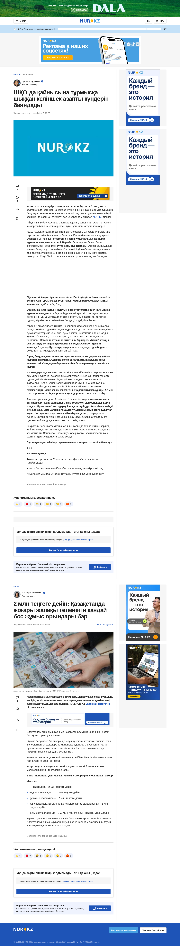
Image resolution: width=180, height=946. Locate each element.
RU (148, 21)
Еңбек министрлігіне (98, 703)
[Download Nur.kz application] (90, 8)
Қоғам (16, 586)
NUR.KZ (97, 217)
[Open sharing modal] (17, 208)
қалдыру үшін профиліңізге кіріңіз (78, 540)
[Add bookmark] (17, 218)
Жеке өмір (28, 75)
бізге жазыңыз (59, 484)
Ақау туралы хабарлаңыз (123, 930)
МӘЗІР (23, 21)
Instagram (102, 567)
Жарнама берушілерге (153, 930)
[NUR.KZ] (90, 21)
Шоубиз (17, 75)
